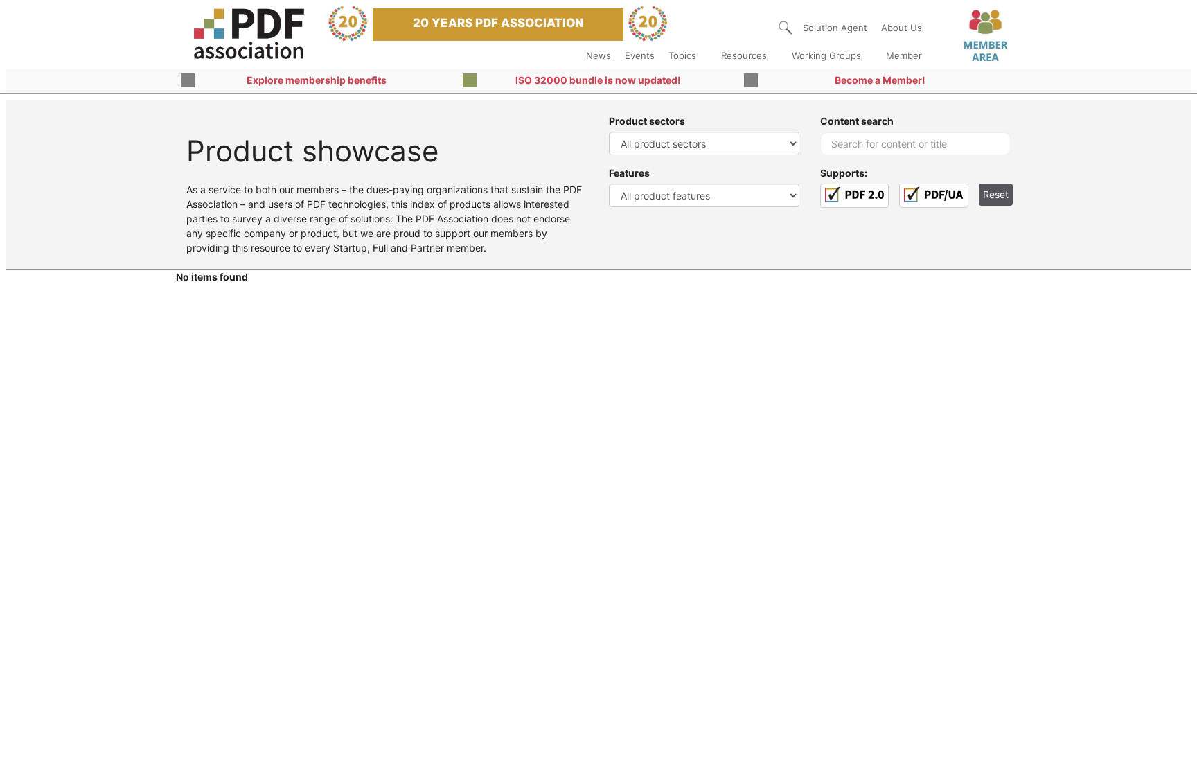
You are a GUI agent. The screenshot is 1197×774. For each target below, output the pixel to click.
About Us (901, 27)
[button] (785, 27)
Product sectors (647, 121)
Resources (744, 55)
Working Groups (826, 55)
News (598, 55)
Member (904, 55)
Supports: (843, 173)
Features (629, 173)
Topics (682, 55)
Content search (857, 121)
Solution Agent (835, 27)
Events (640, 55)
